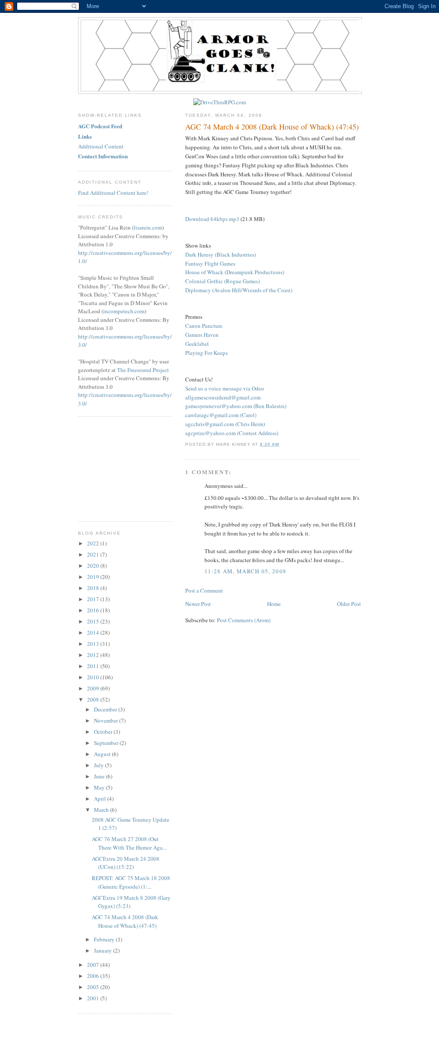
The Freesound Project (143, 370)
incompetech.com (123, 311)
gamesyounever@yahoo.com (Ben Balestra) (235, 406)
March (102, 810)
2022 (93, 543)
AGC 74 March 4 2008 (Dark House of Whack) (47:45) (272, 126)
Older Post (349, 604)
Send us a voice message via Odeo (224, 388)
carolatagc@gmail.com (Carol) (220, 415)
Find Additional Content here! (113, 193)
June (100, 776)
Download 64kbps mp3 (212, 219)
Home (274, 604)
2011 (93, 666)
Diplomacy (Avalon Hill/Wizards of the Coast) (238, 290)
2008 (93, 699)
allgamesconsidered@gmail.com (223, 397)
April (100, 798)
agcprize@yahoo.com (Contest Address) (231, 433)
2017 (93, 599)
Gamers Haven (202, 335)
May (100, 787)
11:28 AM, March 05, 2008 (245, 571)
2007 (93, 964)
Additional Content (100, 146)
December (106, 709)
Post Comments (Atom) (244, 620)
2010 (93, 677)
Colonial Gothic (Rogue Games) (222, 281)
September (107, 743)
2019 (93, 577)
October (104, 731)
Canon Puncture (204, 326)
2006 (93, 976)
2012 (93, 655)
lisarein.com (148, 227)
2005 (93, 987)
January (103, 950)
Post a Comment (204, 590)
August (103, 754)
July (99, 765)
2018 (93, 588)
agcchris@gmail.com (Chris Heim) (225, 424)
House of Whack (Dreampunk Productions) (234, 272)
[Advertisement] (121, 468)
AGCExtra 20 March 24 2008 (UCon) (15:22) (125, 863)
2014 (93, 632)
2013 (93, 644)
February (105, 939)
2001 (93, 998)
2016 (93, 610)
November (106, 720)
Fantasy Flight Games (210, 263)
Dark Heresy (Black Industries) (220, 254)
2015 (93, 621)
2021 (93, 554)
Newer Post (198, 604)
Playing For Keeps (206, 353)
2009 (93, 688)
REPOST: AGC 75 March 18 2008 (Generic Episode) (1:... (131, 882)
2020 (93, 565)
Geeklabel (197, 344)
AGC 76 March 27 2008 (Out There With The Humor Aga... (129, 843)
